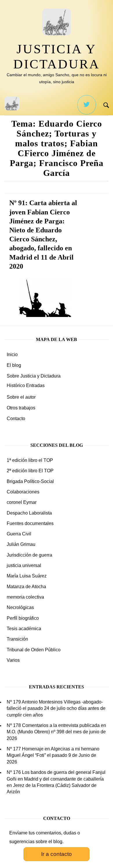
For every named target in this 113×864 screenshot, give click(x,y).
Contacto (16, 418)
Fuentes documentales (30, 523)
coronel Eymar (22, 502)
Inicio (12, 354)
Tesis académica (24, 628)
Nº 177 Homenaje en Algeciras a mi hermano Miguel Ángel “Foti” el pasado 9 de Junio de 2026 (53, 755)
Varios (13, 660)
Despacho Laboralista (29, 513)
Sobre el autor (21, 397)
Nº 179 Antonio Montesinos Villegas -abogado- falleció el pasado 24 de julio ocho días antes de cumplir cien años (56, 708)
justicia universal (24, 565)
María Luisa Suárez (27, 575)
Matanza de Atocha (26, 586)
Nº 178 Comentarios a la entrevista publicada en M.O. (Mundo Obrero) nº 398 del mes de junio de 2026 (56, 732)
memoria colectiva (25, 597)
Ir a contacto (56, 854)
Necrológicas (20, 607)
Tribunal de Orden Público (34, 649)
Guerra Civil (19, 533)
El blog (14, 365)
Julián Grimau (21, 544)
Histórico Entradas (26, 385)
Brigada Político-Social (30, 481)
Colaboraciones (23, 491)
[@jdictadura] (86, 104)
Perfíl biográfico (23, 618)
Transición (17, 639)
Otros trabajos (21, 407)
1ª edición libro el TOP (30, 460)
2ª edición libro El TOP (30, 470)
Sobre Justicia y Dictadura (34, 375)
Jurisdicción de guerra (29, 555)
